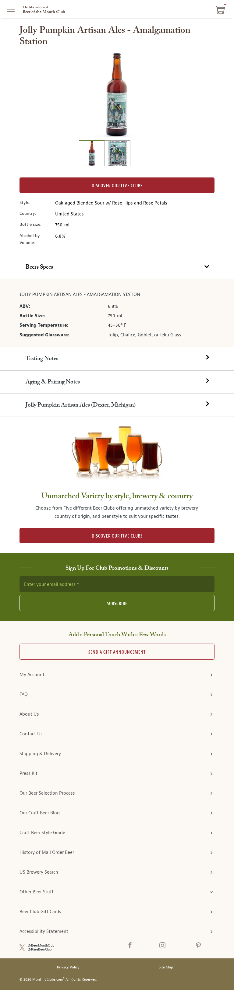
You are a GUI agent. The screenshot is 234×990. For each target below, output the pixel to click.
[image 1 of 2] (92, 154)
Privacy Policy (68, 967)
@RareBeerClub (40, 949)
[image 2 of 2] (117, 154)
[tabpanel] (117, 313)
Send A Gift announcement (117, 652)
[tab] (117, 267)
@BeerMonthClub (41, 945)
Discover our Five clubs (117, 186)
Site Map (166, 967)
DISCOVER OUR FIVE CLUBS (117, 536)
